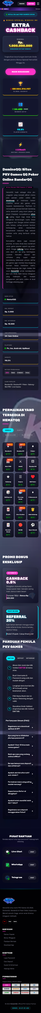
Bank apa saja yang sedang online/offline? (20, 755)
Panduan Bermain (10, 941)
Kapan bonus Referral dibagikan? (20, 792)
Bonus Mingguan (9, 938)
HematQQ (15, 271)
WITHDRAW (30, 658)
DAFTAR (31, 3)
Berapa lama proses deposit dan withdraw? (20, 764)
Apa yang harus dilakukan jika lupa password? (20, 737)
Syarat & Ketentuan (11, 965)
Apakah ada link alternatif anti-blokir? (20, 774)
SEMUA (8, 430)
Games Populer (9, 934)
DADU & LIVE (10, 435)
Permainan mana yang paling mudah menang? (20, 783)
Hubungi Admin (9, 969)
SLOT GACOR (27, 435)
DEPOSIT (20, 658)
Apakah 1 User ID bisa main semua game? (20, 746)
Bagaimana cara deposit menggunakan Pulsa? (20, 811)
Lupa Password (9, 958)
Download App (9, 945)
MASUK (21, 3)
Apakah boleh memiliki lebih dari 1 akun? (20, 802)
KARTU (20, 430)
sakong (20, 249)
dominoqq (10, 201)
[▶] (8, 449)
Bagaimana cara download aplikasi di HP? (20, 727)
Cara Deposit (8, 962)
